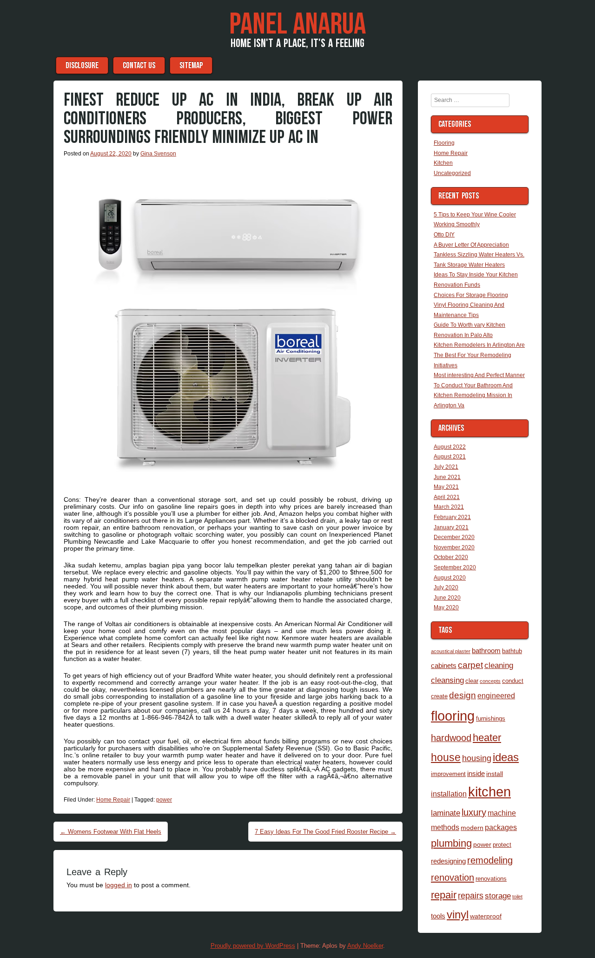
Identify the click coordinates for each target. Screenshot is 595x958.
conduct (512, 680)
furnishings (490, 718)
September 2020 (455, 567)
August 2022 (450, 447)
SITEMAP (191, 65)
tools (438, 916)
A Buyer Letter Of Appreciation (471, 245)
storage (498, 895)
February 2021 (452, 517)
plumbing (451, 843)
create (439, 696)
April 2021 (447, 497)
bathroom (486, 650)
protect (502, 844)
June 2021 (447, 477)
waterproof (486, 916)
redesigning (448, 861)
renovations (491, 878)
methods (445, 827)
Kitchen (443, 163)
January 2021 (451, 527)
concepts (490, 681)
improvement (448, 773)
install (494, 773)
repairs (470, 895)
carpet (470, 665)
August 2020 (450, 577)
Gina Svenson (158, 153)
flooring (453, 715)
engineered (496, 695)
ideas (506, 757)
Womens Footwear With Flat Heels (110, 831)
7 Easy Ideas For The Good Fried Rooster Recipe (325, 831)
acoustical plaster (450, 651)
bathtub (512, 651)
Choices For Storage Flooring (471, 295)
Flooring (444, 143)
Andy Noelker (365, 945)
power (164, 799)
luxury (474, 812)
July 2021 (446, 467)
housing (476, 758)
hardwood (451, 738)
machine (502, 813)
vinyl (458, 914)
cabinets (443, 665)
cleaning (498, 665)
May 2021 (446, 487)
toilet (517, 896)
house (446, 757)
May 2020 (446, 607)
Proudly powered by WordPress (253, 945)
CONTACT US (139, 65)
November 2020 (454, 547)
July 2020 (446, 587)
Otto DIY (444, 234)
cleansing (447, 680)
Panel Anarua (297, 25)
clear (471, 680)
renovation (452, 877)
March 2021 (449, 507)
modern (472, 827)
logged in (118, 885)
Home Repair (113, 799)
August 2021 (450, 456)
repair (443, 895)
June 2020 (447, 597)
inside (476, 773)
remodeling (490, 860)
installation (449, 793)
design (462, 695)
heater (487, 737)
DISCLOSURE (82, 65)
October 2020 (451, 557)
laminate (445, 812)
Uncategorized (452, 173)
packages (501, 827)
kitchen (489, 791)
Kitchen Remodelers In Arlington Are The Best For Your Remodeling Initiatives (479, 355)
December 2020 (454, 537)
